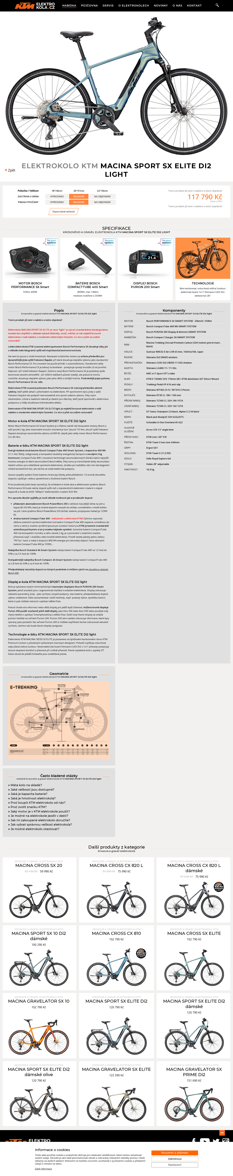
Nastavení (174, 1164)
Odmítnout (174, 1158)
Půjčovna (89, 5)
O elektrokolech (133, 5)
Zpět (11, 170)
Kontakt (194, 5)
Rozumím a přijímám (174, 1152)
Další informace (43, 1168)
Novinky (161, 5)
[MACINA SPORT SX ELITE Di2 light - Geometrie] (59, 758)
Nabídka (69, 5)
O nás (177, 5)
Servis (108, 5)
